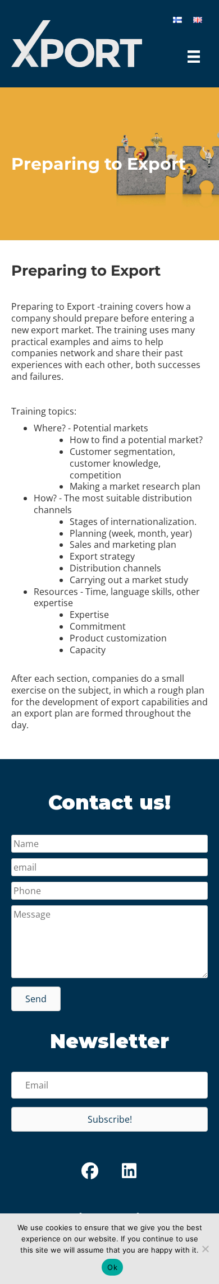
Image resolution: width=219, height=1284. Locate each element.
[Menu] (194, 57)
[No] (205, 1248)
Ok (112, 1267)
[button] (36, 999)
